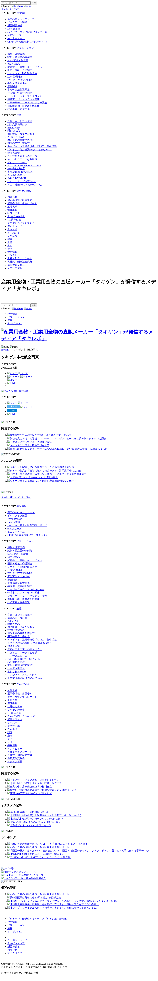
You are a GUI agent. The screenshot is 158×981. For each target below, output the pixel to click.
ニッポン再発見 (16, 175)
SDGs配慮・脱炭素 (17, 60)
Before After (13, 127)
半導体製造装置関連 (18, 89)
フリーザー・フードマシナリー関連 (27, 102)
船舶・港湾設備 (16, 54)
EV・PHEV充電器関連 (19, 80)
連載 (19, 115)
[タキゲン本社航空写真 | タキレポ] (12, 380)
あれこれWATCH (16, 178)
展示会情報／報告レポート (22, 203)
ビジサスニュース (17, 162)
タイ (9, 245)
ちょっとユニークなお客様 (22, 159)
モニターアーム (16, 38)
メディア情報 (14, 268)
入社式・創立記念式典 (19, 261)
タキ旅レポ (13, 232)
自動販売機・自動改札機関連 (23, 105)
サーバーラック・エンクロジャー (25, 96)
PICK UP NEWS (16, 137)
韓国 (9, 239)
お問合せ (12, 949)
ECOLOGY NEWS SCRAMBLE (24, 165)
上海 (9, 242)
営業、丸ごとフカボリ (19, 121)
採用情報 (12, 252)
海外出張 (12, 210)
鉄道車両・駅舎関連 (18, 109)
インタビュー (14, 255)
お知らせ (12, 197)
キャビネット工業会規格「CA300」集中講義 (32, 146)
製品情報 (21, 13)
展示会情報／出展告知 (19, 200)
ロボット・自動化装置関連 (22, 73)
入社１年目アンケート (19, 258)
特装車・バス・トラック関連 (23, 99)
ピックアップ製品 (17, 22)
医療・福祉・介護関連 (19, 70)
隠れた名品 (13, 130)
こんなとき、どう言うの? (21, 181)
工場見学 (12, 206)
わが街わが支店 (16, 168)
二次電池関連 (14, 76)
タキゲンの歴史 (16, 216)
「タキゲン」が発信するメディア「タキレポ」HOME (37, 918)
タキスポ (12, 229)
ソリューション (25, 48)
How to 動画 (13, 28)
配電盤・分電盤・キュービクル (24, 67)
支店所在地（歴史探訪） (21, 171)
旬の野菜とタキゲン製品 (21, 134)
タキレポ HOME (10, 9)
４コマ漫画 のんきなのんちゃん (25, 184)
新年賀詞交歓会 (16, 265)
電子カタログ (14, 953)
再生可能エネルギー (18, 83)
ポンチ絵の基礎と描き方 (21, 140)
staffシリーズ (14, 35)
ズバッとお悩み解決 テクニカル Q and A (29, 149)
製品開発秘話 (14, 25)
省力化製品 (13, 63)
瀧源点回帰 (13, 152)
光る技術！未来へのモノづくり (24, 156)
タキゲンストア (16, 943)
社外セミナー (14, 213)
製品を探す (13, 946)
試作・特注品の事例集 (19, 57)
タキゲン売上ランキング (21, 223)
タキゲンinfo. (24, 191)
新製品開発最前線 (17, 124)
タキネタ (12, 236)
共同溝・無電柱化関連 (19, 93)
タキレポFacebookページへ (16, 497)
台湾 (9, 248)
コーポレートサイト (18, 940)
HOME (5, 349)
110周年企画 (14, 219)
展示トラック (14, 226)
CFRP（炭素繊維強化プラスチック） (27, 41)
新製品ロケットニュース (21, 19)
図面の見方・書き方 (18, 143)
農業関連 (12, 86)
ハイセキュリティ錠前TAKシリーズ (27, 32)
